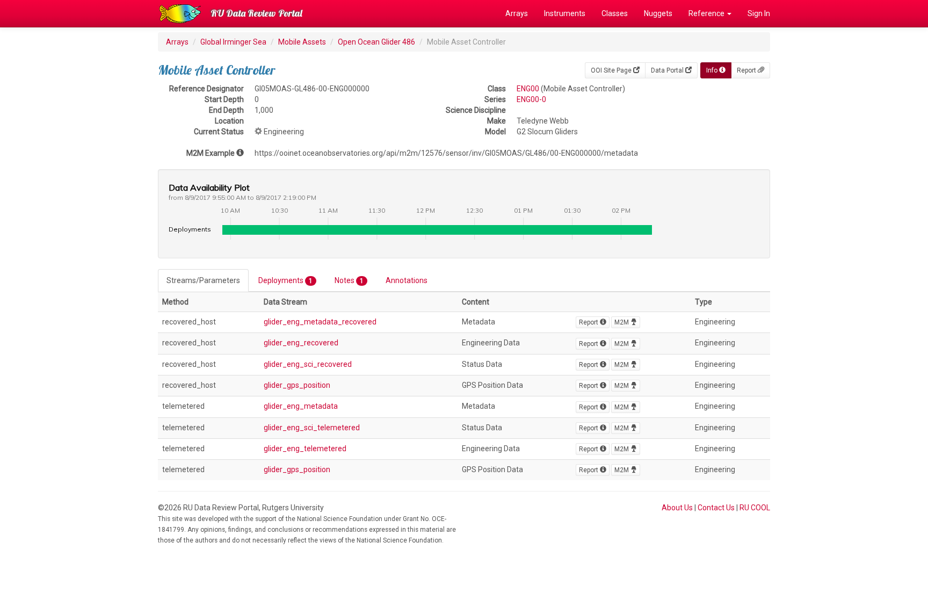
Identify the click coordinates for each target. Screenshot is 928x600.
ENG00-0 (531, 99)
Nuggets (658, 13)
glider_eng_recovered (301, 342)
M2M (622, 322)
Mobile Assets (302, 42)
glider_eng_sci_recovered (308, 364)
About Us (677, 507)
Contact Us (716, 507)
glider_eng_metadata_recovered (320, 321)
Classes (614, 13)
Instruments (564, 13)
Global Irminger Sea (233, 42)
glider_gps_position (297, 385)
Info (712, 70)
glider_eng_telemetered (305, 448)
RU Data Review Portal (256, 13)
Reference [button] (707, 13)
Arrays (516, 13)
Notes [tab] (349, 280)
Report (747, 70)
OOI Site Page (612, 70)
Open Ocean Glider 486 (376, 42)
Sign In (759, 13)
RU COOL (755, 507)
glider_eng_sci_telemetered (312, 427)
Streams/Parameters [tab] (203, 280)
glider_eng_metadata (301, 406)
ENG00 (528, 88)
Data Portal (668, 70)
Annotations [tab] (406, 280)
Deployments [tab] (285, 280)
